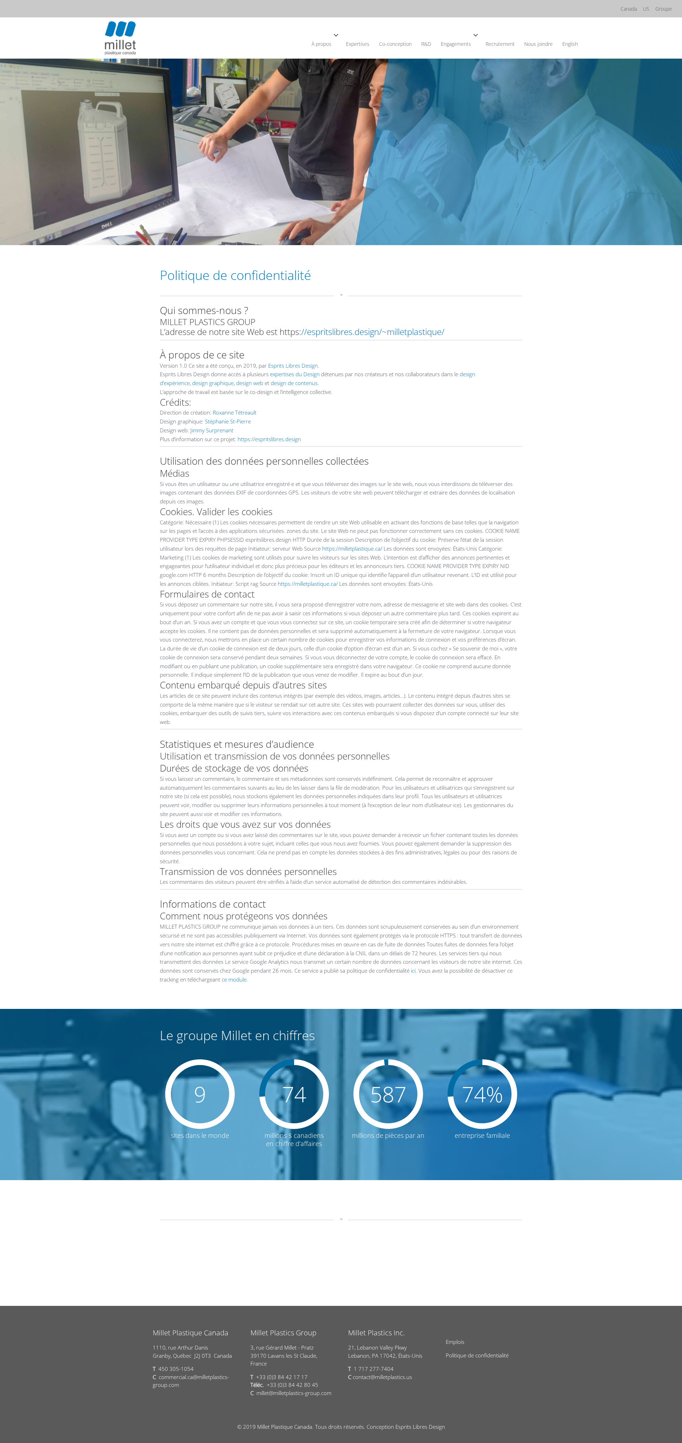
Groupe (663, 8)
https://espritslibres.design (269, 439)
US (646, 8)
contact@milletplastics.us (382, 1376)
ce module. (235, 979)
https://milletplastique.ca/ (351, 548)
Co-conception (395, 43)
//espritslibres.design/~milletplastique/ (372, 331)
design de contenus (293, 383)
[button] (336, 35)
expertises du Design (294, 374)
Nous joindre (538, 43)
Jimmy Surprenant (211, 430)
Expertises (357, 43)
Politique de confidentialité (477, 1355)
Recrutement (500, 43)
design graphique (212, 383)
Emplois (455, 1341)
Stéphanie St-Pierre (227, 421)
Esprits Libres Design (293, 365)
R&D (426, 43)
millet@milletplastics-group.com (293, 1392)
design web (249, 383)
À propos (321, 43)
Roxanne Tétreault (233, 412)
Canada (629, 8)
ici (413, 970)
